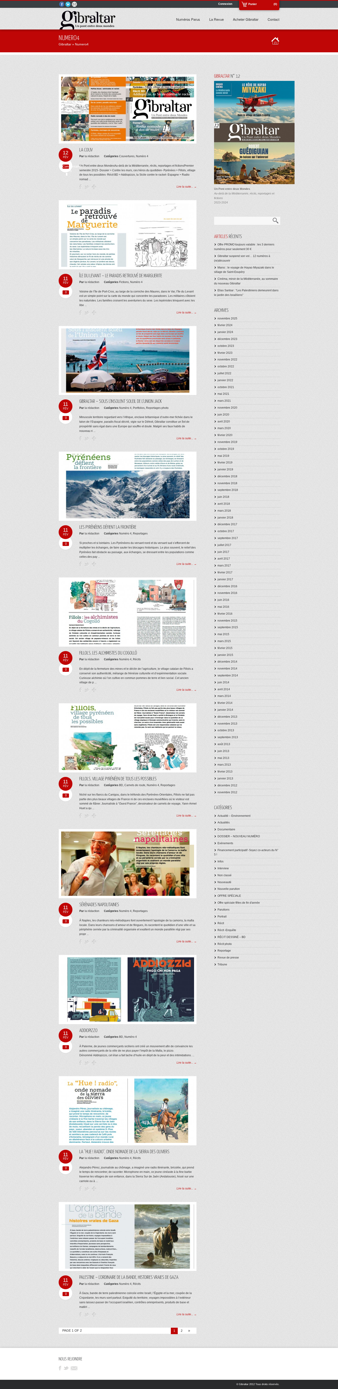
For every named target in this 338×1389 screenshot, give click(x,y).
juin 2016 (223, 600)
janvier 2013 (225, 778)
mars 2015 (224, 641)
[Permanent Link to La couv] (127, 140)
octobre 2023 (226, 346)
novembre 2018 (227, 483)
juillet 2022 (224, 373)
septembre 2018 (228, 490)
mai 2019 (223, 455)
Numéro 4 (142, 156)
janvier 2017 (225, 579)
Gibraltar (65, 44)
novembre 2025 (227, 318)
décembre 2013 (227, 716)
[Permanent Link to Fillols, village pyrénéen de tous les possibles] (127, 769)
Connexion (225, 4)
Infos (220, 861)
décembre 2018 (227, 476)
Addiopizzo (88, 1030)
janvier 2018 (225, 517)
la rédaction (92, 156)
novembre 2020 (227, 407)
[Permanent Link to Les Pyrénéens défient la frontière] (127, 517)
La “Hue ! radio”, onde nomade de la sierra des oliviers (124, 1152)
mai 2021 (223, 393)
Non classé (225, 875)
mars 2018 (224, 510)
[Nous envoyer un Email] (75, 4)
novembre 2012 (227, 792)
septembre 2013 (228, 737)
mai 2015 (223, 634)
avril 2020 (224, 421)
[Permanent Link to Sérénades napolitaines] (127, 895)
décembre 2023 (227, 339)
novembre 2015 (227, 620)
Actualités (224, 822)
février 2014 (225, 703)
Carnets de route (134, 785)
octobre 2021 (226, 387)
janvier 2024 (225, 332)
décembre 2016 (227, 586)
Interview (223, 868)
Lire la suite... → (187, 186)
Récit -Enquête (227, 930)
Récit (221, 923)
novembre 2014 (227, 668)
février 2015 (225, 648)
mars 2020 (224, 428)
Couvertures (127, 156)
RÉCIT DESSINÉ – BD (232, 937)
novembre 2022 (227, 359)
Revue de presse (228, 957)
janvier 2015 (225, 655)
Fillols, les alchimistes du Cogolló (108, 653)
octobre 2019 (226, 449)
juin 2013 (223, 751)
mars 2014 (224, 696)
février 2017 (225, 572)
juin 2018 (223, 496)
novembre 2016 (227, 593)
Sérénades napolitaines (99, 904)
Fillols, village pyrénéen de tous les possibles (118, 779)
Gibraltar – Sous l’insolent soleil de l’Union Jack (120, 401)
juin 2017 (223, 552)
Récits (137, 659)
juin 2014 (223, 682)
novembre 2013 (227, 723)
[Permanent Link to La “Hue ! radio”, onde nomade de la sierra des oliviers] (127, 1142)
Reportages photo (157, 408)
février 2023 (225, 352)
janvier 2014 (225, 709)
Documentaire (226, 829)
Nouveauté (224, 882)
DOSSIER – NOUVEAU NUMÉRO (239, 836)
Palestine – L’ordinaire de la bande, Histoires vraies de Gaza (128, 1277)
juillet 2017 (224, 545)
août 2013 (224, 744)
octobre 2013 (226, 730)
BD (121, 785)
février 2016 (225, 613)
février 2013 (225, 771)
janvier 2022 (225, 380)
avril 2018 (224, 503)
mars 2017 (224, 565)
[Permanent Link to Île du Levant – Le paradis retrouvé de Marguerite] (127, 266)
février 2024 (225, 325)
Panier (252, 4)
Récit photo (225, 944)
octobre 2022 (226, 366)
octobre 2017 (226, 531)
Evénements (225, 843)
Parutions (223, 909)
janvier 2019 (225, 469)
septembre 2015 (228, 627)
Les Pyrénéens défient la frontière (107, 527)
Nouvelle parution (229, 889)
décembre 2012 (227, 785)
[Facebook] (62, 4)
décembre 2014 (227, 661)
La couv (86, 150)
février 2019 (225, 462)
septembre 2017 (228, 538)
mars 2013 (224, 764)
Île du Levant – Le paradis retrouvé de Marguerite (120, 276)
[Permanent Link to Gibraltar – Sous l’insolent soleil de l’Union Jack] (127, 391)
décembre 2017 (227, 524)
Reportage (224, 950)
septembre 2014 (228, 675)
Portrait (222, 916)
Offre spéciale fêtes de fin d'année (239, 902)
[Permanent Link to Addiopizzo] (127, 1020)
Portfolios (139, 408)
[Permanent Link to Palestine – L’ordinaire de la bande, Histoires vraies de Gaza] (127, 1267)
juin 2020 (223, 414)
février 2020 (225, 435)
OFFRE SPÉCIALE (229, 895)
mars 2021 (224, 400)
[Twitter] (68, 4)
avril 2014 (224, 689)
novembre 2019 (227, 442)
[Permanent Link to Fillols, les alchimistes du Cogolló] (127, 643)
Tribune (222, 964)
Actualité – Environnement (234, 815)
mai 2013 (223, 758)
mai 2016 (223, 606)
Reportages (140, 533)
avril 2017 (224, 558)
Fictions (124, 282)
